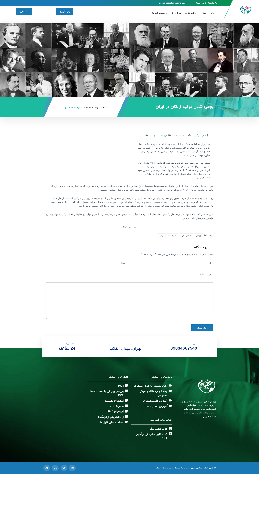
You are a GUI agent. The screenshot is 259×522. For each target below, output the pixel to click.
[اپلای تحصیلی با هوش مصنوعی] (170, 385)
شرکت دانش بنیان (168, 235)
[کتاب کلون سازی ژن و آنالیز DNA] (170, 433)
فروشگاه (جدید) (160, 13)
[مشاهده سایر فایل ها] (126, 421)
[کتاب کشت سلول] (170, 428)
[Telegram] (46, 468)
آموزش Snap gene (155, 406)
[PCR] (126, 385)
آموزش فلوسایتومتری (155, 401)
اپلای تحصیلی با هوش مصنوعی (150, 386)
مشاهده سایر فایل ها (112, 422)
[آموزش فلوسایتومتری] (170, 400)
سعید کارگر (201, 135)
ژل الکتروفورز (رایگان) (111, 417)
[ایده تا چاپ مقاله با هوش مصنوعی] (170, 390)
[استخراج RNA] (126, 411)
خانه (212, 13)
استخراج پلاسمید (114, 401)
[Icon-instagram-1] (72, 468)
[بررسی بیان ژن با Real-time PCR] (126, 390)
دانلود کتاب (190, 13)
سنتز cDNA (117, 406)
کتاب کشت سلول (157, 428)
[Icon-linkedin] (55, 468)
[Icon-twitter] (64, 468)
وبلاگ (203, 13)
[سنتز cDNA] (126, 405)
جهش (198, 235)
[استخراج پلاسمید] (126, 400)
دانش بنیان (186, 235)
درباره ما (176, 13)
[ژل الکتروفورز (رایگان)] (126, 416)
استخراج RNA (115, 411)
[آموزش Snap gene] (170, 405)
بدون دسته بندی (160, 135)
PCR (121, 386)
